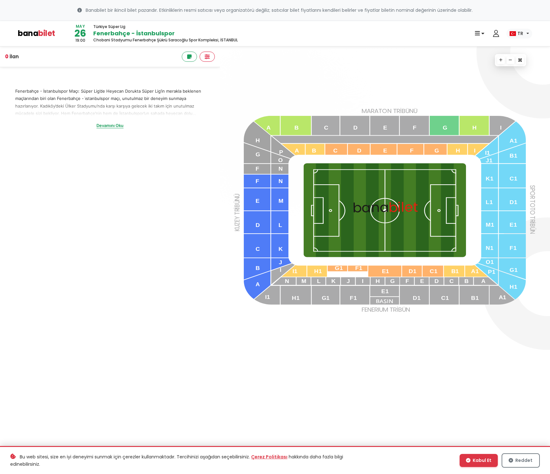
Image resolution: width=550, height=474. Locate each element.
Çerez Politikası (269, 457)
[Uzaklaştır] (510, 60)
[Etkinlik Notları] (189, 57)
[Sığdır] (520, 60)
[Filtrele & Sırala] (207, 57)
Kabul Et (481, 460)
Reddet (523, 460)
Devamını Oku (109, 125)
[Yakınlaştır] (501, 60)
